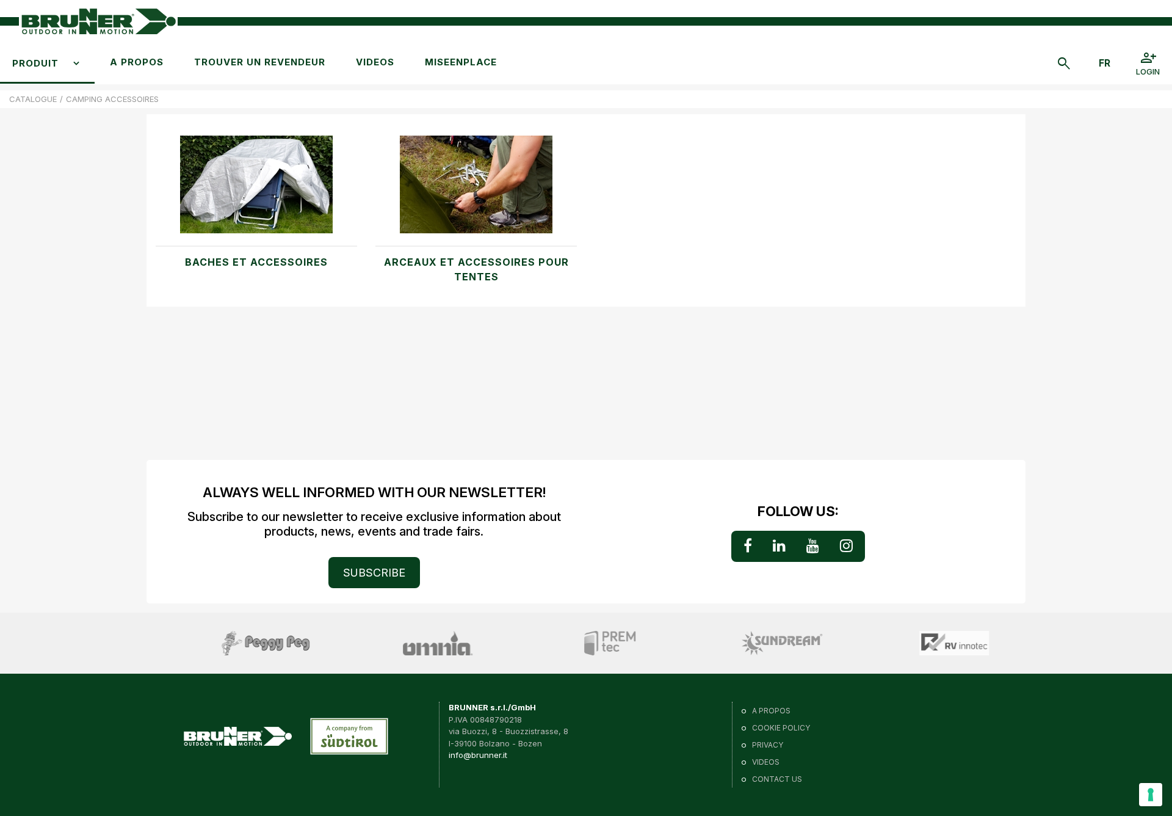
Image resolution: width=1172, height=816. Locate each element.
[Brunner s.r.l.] (98, 22)
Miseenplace (461, 62)
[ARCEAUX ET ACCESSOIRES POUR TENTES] (476, 191)
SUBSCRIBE (374, 572)
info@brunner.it (478, 755)
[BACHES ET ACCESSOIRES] (256, 191)
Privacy (767, 744)
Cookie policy (781, 727)
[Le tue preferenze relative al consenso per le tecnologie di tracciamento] (1150, 794)
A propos (137, 62)
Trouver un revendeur (259, 62)
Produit (35, 63)
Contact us (777, 779)
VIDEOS (375, 62)
